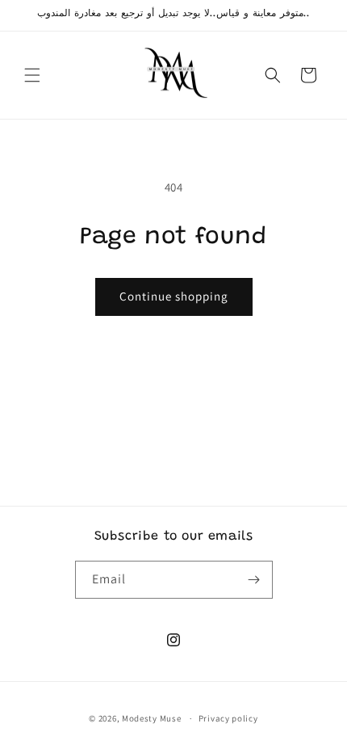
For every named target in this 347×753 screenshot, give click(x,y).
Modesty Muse (151, 718)
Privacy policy (228, 718)
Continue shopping (173, 296)
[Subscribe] (254, 580)
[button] (32, 75)
